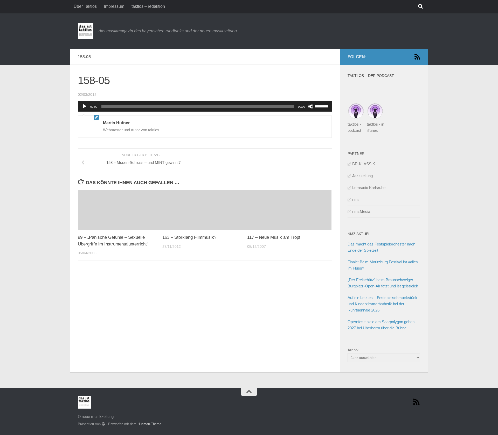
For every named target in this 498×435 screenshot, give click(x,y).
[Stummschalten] (310, 106)
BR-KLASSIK (363, 164)
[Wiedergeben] (84, 106)
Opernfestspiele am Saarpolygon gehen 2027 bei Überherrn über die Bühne (381, 325)
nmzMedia (361, 211)
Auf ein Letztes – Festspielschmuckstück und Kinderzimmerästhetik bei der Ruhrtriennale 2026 (382, 303)
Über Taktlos (85, 6)
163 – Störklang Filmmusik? (189, 237)
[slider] (322, 106)
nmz (356, 199)
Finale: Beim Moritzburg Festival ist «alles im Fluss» (383, 265)
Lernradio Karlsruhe (368, 187)
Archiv (353, 350)
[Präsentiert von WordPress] (103, 424)
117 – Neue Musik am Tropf (273, 237)
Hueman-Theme (149, 424)
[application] (205, 106)
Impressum (114, 6)
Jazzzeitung (362, 175)
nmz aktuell (360, 234)
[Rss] (417, 57)
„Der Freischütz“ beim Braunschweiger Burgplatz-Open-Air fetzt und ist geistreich (383, 283)
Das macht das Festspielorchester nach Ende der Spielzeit (381, 247)
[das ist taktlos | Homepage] (85, 31)
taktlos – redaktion (148, 6)
